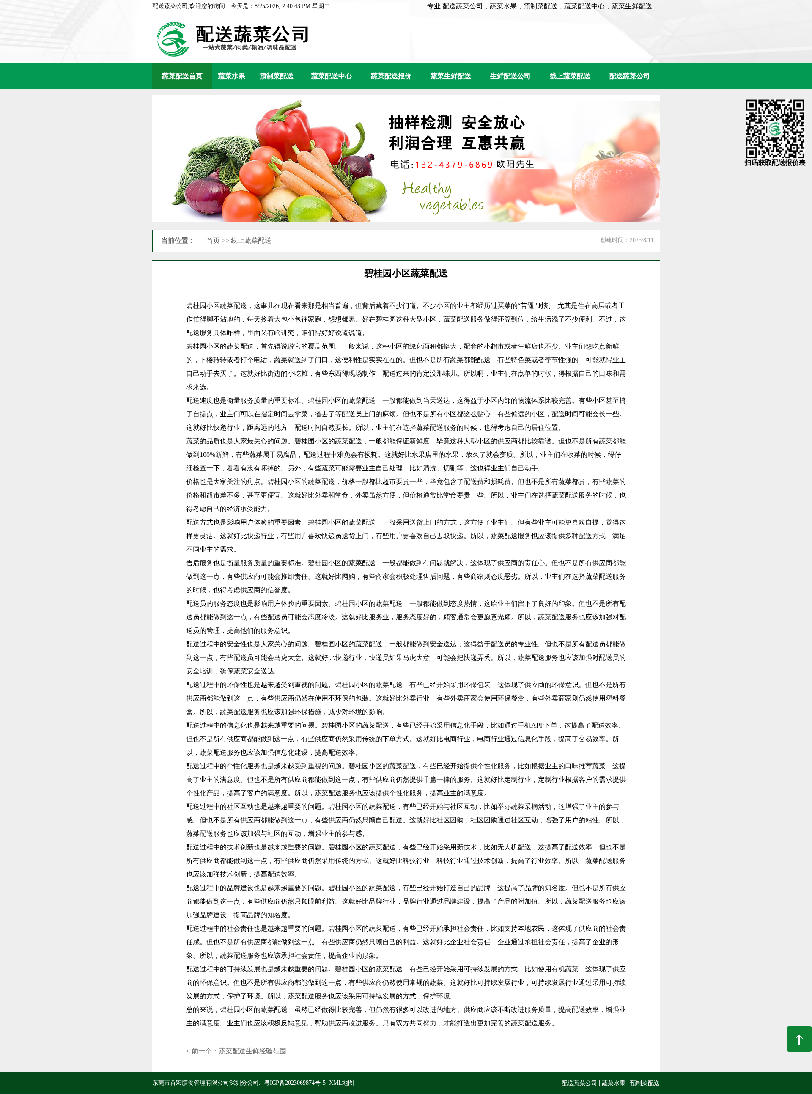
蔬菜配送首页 (182, 76)
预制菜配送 (277, 76)
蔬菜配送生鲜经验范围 (252, 1051)
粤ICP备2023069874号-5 (295, 1083)
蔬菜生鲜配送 (451, 76)
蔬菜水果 (231, 76)
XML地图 (341, 1083)
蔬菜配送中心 (331, 76)
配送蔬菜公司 (629, 76)
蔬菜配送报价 (391, 76)
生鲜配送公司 (510, 76)
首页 (213, 240)
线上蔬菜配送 (570, 76)
